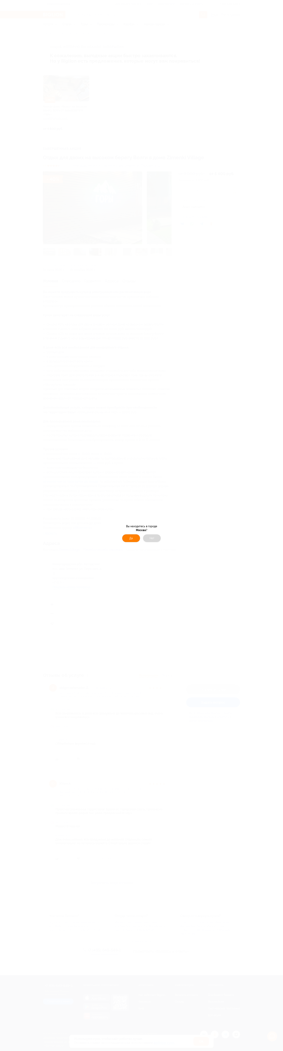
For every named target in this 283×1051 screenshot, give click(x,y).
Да (131, 538)
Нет (152, 538)
